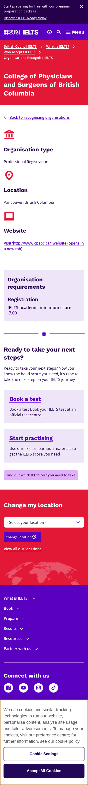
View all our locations (23, 548)
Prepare (11, 618)
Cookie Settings (44, 754)
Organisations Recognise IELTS (28, 57)
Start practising (31, 438)
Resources (13, 638)
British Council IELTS (20, 46)
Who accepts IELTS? (19, 52)
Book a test (25, 399)
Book (8, 608)
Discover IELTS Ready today (25, 18)
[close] (81, 6)
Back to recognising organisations (39, 117)
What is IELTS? (57, 46)
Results (10, 628)
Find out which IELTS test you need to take (41, 475)
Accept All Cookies (44, 771)
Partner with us (17, 648)
